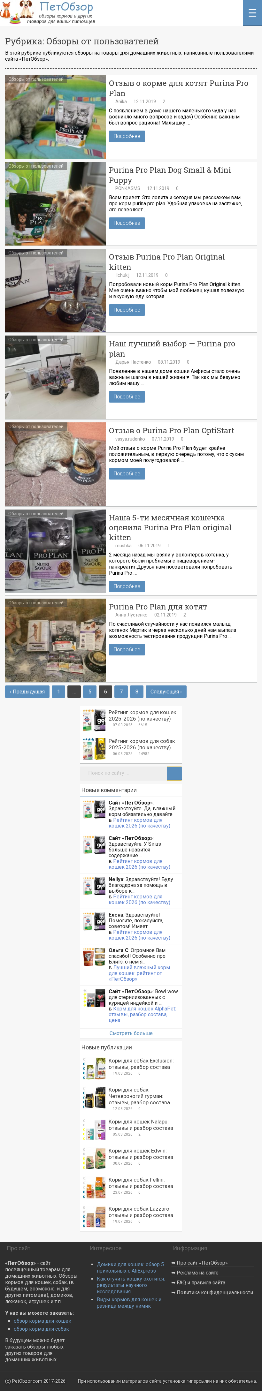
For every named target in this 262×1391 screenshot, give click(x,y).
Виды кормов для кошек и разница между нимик (129, 1303)
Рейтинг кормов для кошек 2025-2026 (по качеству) (142, 715)
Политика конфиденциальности (215, 1292)
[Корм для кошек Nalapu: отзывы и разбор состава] (94, 1129)
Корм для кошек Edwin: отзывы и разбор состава (141, 1153)
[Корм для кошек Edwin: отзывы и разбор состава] (94, 1158)
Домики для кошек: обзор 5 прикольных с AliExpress (130, 1267)
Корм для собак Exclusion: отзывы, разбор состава (141, 1063)
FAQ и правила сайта (201, 1283)
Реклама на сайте (198, 1273)
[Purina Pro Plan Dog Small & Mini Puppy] (55, 204)
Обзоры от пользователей (36, 79)
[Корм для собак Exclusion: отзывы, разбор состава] (94, 1068)
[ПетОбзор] (48, 23)
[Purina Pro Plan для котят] (55, 640)
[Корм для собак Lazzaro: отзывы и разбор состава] (94, 1217)
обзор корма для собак (41, 1329)
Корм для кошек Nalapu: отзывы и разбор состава (141, 1124)
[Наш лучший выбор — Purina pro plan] (55, 377)
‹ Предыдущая (27, 692)
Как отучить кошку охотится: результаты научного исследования (131, 1285)
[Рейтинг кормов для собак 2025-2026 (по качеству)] (94, 749)
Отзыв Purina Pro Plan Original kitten (167, 262)
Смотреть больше (131, 1033)
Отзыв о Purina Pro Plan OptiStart (171, 430)
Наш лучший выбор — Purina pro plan (172, 349)
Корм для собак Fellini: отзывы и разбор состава (141, 1182)
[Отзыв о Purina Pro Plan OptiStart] (55, 464)
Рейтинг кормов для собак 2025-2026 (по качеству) (142, 744)
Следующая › (166, 692)
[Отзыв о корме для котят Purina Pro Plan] (55, 117)
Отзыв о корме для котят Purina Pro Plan (178, 88)
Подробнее (127, 136)
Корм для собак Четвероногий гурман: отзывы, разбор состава (139, 1096)
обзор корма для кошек (42, 1321)
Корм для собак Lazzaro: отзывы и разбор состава (141, 1212)
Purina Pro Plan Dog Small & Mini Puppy (170, 175)
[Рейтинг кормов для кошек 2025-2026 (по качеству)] (94, 720)
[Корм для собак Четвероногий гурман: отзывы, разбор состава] (94, 1097)
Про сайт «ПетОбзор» (202, 1263)
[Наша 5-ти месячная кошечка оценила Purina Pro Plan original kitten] (55, 551)
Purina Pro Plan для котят (158, 607)
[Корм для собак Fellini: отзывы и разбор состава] (94, 1187)
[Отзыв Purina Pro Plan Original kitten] (55, 290)
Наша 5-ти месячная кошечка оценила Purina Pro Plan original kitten (170, 527)
